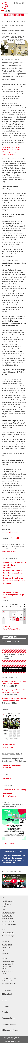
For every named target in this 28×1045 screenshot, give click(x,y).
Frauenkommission (8, 918)
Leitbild (4, 910)
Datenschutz (15, 1040)
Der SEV (4, 907)
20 (14, 617)
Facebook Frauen (9, 1018)
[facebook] (11, 538)
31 (3, 622)
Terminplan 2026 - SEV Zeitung (14, 790)
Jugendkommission (8, 921)
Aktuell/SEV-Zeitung (8, 933)
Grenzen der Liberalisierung (13, 578)
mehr (5, 587)
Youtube (5, 1012)
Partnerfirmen (6, 947)
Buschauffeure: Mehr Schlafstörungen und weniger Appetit (13, 595)
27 (14, 619)
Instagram (6, 1006)
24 (3, 619)
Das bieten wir (6, 904)
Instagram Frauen (11, 1030)
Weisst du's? (7, 779)
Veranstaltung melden (11, 629)
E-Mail (4, 974)
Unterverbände (7, 915)
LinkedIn (5, 1000)
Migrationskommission (9, 924)
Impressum (9, 1040)
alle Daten (7, 626)
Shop (3, 950)
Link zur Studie (8, 843)
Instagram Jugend (9, 1024)
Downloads (5, 953)
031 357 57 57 (9, 971)
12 (10, 614)
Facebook (8, 994)
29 (21, 619)
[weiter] (24, 604)
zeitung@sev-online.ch (9, 551)
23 (24, 617)
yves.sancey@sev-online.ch (10, 532)
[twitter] (13, 538)
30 (24, 619)
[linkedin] (16, 538)
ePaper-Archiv (8, 747)
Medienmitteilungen (8, 936)
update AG (13, 1041)
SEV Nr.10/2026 (9, 744)
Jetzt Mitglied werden (11, 641)
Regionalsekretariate (8, 913)
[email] (18, 538)
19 (10, 617)
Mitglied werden (14, 15)
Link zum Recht (7, 944)
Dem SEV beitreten (8, 901)
